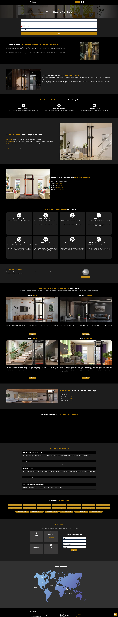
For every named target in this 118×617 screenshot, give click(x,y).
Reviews (52, 2)
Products (58, 2)
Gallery (48, 2)
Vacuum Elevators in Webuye (15, 508)
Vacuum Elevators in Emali (22, 511)
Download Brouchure (85, 276)
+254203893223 (51, 537)
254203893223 (78, 614)
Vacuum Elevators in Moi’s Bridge (88, 508)
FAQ (66, 2)
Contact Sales (78, 2)
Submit (59, 33)
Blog (62, 2)
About (44, 2)
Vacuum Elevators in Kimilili (29, 508)
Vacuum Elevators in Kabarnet (66, 511)
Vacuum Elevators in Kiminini (103, 508)
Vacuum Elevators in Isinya (59, 508)
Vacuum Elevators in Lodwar (44, 508)
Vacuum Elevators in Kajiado (81, 511)
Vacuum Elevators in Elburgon (96, 511)
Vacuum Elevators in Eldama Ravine (52, 511)
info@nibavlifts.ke (51, 549)
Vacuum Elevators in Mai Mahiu (36, 511)
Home (39, 2)
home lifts (10, 47)
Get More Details (32, 334)
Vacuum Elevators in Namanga (73, 508)
